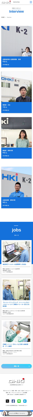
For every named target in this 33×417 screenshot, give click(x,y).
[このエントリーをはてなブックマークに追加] (24, 401)
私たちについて (6, 390)
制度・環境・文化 (16, 390)
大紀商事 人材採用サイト (20, 394)
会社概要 (25, 392)
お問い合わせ (10, 394)
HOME (3, 17)
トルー (25, 405)
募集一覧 (8, 392)
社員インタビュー (25, 390)
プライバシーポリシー (16, 392)
